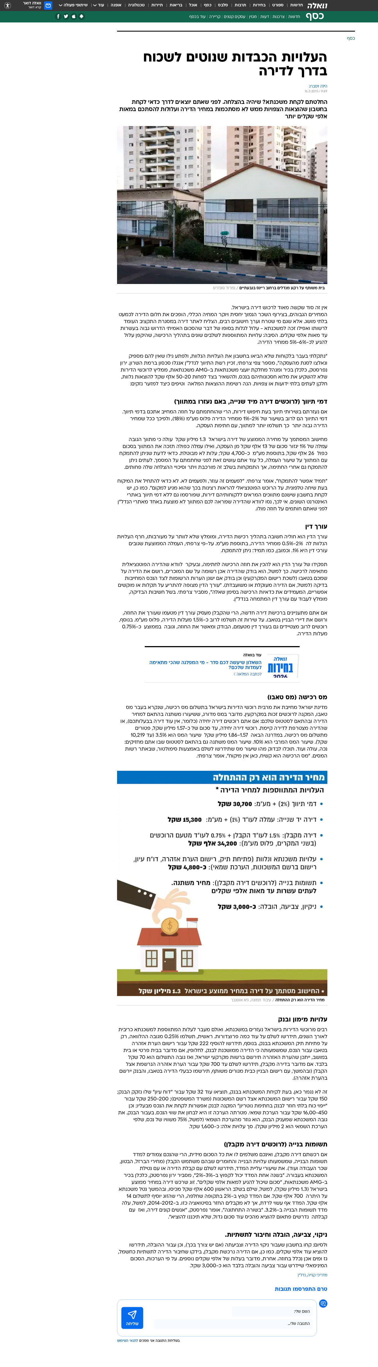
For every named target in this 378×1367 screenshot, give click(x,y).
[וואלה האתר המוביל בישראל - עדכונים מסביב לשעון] (317, 5)
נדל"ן (302, 1275)
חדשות (296, 5)
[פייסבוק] (58, 16)
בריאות (176, 5)
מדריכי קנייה (317, 1275)
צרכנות (279, 17)
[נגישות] (7, 5)
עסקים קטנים (234, 17)
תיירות (157, 5)
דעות (264, 17)
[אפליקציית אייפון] (73, 16)
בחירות (259, 5)
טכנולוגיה (136, 5)
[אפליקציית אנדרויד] (81, 16)
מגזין (253, 17)
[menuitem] (293, 5)
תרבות (240, 5)
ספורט (278, 5)
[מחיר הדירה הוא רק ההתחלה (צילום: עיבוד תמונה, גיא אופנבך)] (222, 888)
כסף (207, 5)
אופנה (116, 5)
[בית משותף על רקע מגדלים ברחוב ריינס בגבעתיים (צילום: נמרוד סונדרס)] (222, 209)
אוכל (193, 5)
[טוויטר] (66, 16)
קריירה (214, 17)
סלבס (223, 5)
